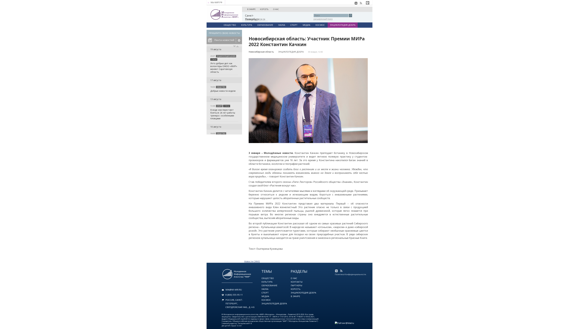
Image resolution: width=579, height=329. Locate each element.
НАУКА (281, 24)
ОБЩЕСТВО (230, 24)
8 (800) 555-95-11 (234, 294)
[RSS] (360, 3)
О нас (294, 278)
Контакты (296, 281)
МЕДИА (306, 24)
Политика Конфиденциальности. (350, 274)
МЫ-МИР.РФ (216, 2)
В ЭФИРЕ (251, 9)
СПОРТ (293, 24)
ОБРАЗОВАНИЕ (265, 24)
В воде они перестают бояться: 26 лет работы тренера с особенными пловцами (222, 114)
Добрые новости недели (223, 90)
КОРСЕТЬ (264, 9)
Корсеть (296, 289)
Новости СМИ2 (252, 261)
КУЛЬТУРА (246, 24)
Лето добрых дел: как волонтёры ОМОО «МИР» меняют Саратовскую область (223, 67)
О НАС (276, 9)
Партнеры (296, 285)
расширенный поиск (323, 19)
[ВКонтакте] (356, 3)
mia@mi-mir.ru (233, 289)
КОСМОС (320, 24)
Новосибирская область (261, 51)
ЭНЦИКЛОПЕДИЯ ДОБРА (342, 24)
